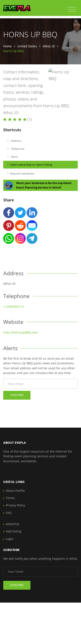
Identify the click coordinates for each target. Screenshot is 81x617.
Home (7, 46)
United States (27, 46)
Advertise (12, 524)
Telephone (17, 149)
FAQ (9, 513)
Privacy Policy (15, 505)
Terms (10, 498)
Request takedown (22, 173)
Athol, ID (49, 46)
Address (15, 141)
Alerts (14, 157)
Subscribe (17, 395)
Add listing (13, 531)
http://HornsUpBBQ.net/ (20, 332)
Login (10, 539)
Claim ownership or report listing (31, 165)
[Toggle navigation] (72, 9)
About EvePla (15, 491)
